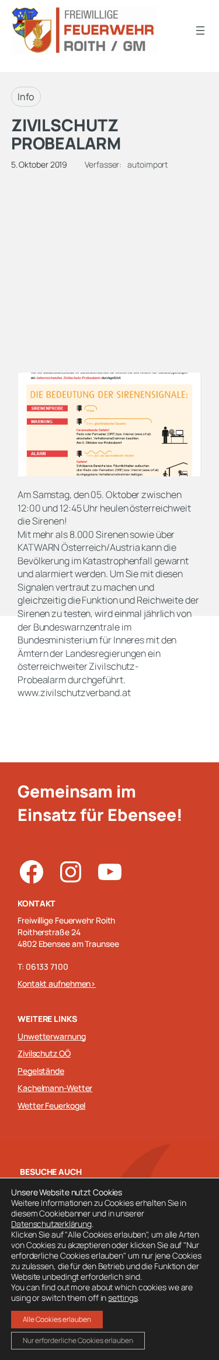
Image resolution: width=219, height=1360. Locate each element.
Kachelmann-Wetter (55, 1087)
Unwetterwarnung (52, 1036)
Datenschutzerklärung (51, 1223)
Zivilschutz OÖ (44, 1053)
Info (26, 96)
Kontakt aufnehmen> (57, 983)
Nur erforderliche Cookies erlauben (78, 1340)
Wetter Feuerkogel (51, 1105)
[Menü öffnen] (200, 30)
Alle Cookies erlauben (57, 1319)
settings (122, 1298)
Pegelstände (41, 1070)
